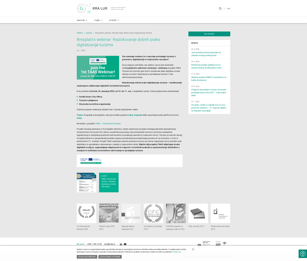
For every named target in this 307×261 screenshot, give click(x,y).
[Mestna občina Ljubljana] (204, 244)
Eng (228, 8)
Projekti (112, 20)
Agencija (81, 20)
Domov (80, 33)
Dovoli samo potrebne (110, 257)
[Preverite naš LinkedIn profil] (121, 244)
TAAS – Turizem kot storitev (108, 123)
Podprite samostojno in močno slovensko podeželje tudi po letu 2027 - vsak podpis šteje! (208, 93)
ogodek (139, 115)
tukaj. (131, 115)
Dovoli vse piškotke (87, 257)
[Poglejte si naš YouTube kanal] (125, 244)
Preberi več (177, 252)
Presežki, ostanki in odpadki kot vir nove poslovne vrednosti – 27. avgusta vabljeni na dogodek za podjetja (208, 108)
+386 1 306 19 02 (94, 244)
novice (89, 33)
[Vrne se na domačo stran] (101, 8)
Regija (97, 20)
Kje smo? (81, 244)
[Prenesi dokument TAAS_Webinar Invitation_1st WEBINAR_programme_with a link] (86, 182)
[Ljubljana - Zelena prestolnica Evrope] (221, 244)
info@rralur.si (109, 244)
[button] (86, 20)
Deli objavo (209, 34)
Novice (194, 43)
